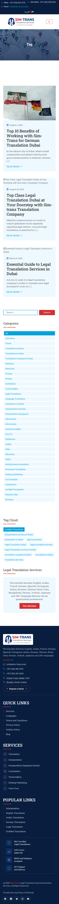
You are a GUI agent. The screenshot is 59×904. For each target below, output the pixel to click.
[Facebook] (5, 899)
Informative (10, 419)
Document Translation (15, 469)
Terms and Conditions (16, 720)
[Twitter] (17, 899)
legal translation (34, 539)
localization (10, 383)
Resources (10, 368)
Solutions (9, 363)
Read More (13, 166)
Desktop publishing (14, 474)
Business (9, 499)
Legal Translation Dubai (15, 544)
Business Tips (11, 494)
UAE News (10, 338)
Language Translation (15, 398)
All (6, 333)
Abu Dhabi (19, 678)
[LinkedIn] (11, 899)
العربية (27, 11)
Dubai (8, 459)
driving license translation (17, 464)
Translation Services (14, 348)
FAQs (7, 449)
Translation (14, 754)
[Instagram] (22, 899)
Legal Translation (13, 393)
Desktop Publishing (18, 782)
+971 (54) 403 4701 (17, 2)
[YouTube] (28, 899)
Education (10, 454)
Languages (11, 716)
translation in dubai (44, 554)
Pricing (8, 378)
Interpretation (15, 759)
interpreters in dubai (14, 539)
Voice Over (14, 788)
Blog (8, 734)
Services (10, 711)
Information (10, 424)
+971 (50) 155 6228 (48, 2)
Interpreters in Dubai (14, 404)
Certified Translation (14, 489)
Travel (8, 343)
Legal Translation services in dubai (20, 549)
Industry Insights (13, 429)
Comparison (10, 484)
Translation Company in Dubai (19, 358)
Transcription (15, 777)
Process (8, 373)
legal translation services (41, 544)
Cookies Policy (13, 729)
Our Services (29, 605)
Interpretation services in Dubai (19, 534)
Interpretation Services (15, 409)
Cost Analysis (11, 479)
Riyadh (10, 682)
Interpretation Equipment (16, 414)
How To (8, 434)
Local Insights (11, 388)
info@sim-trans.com (19, 6)
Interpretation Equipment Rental (24, 765)
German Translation (15, 822)
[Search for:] (20, 312)
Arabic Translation (15, 817)
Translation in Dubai (14, 353)
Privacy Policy (13, 725)
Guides (8, 444)
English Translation (15, 813)
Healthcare (10, 439)
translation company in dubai (18, 554)
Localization (14, 771)
